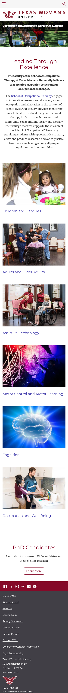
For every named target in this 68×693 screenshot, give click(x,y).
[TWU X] (11, 586)
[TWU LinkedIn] (29, 586)
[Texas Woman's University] (34, 14)
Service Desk (10, 615)
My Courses (9, 595)
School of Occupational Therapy (31, 96)
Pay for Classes (11, 634)
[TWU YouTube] (35, 586)
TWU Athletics (10, 687)
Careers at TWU (11, 627)
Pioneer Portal (11, 602)
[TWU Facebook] (5, 586)
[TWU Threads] (23, 586)
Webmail (7, 608)
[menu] (4, 4)
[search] (64, 4)
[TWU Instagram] (17, 586)
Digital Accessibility (13, 653)
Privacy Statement (13, 621)
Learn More (34, 571)
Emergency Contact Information (21, 646)
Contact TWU (10, 640)
